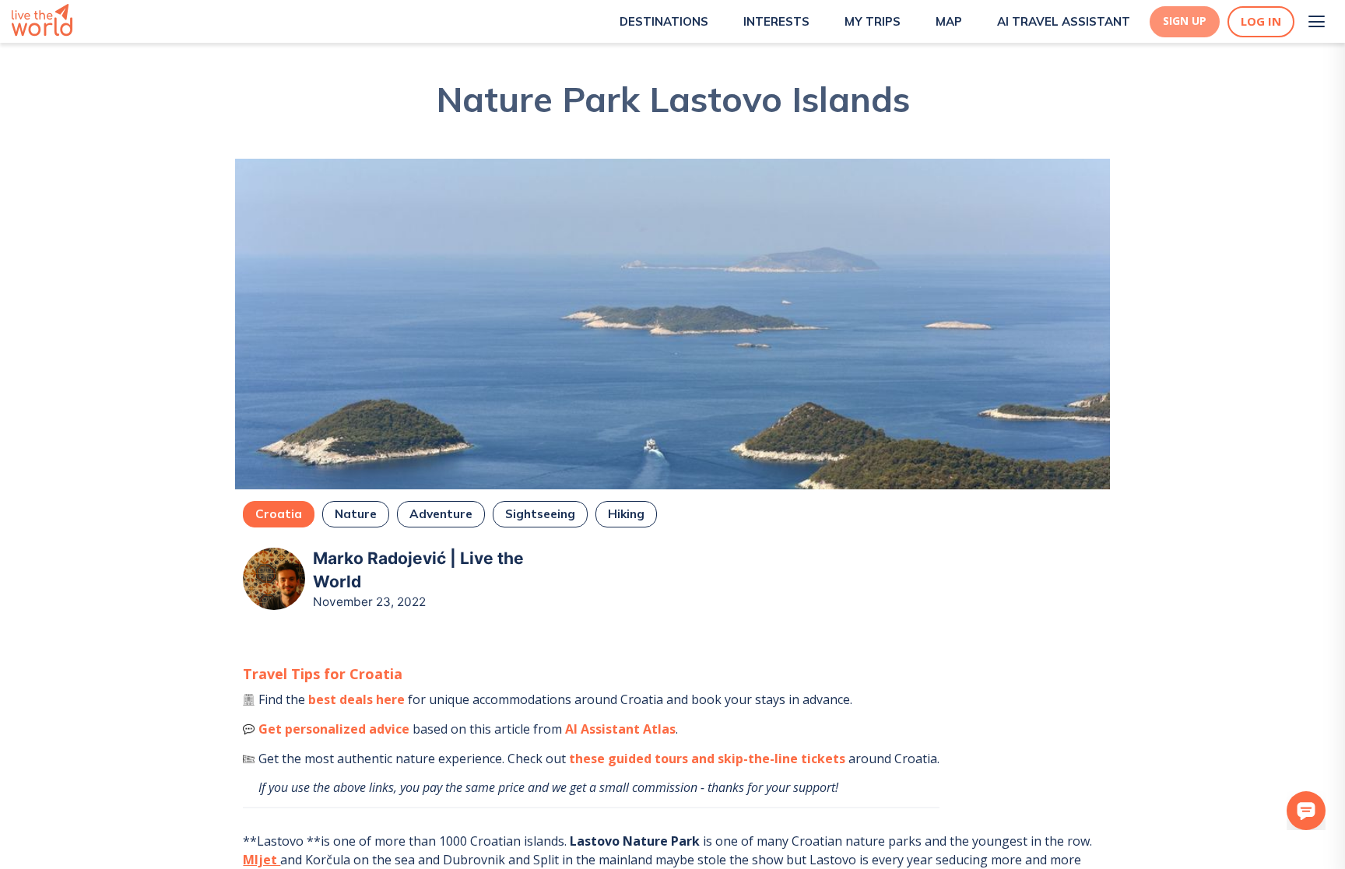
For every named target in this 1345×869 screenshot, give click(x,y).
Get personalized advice (333, 729)
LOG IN (1261, 21)
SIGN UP (1184, 21)
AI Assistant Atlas (620, 729)
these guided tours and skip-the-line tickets (707, 758)
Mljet (261, 859)
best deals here (356, 699)
